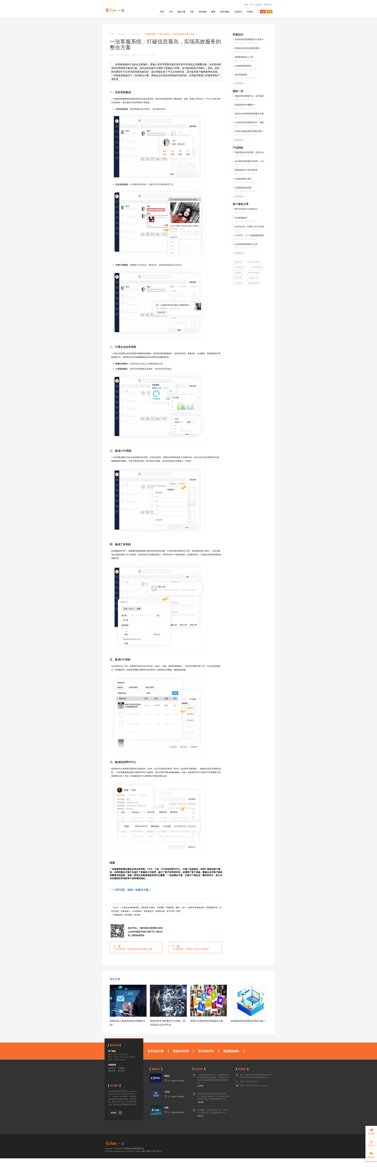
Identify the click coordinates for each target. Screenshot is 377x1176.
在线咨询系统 (253, 262)
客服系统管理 (253, 283)
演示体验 (202, 11)
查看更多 (113, 1113)
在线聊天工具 (253, 278)
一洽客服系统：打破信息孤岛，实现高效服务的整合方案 (169, 34)
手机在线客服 (256, 267)
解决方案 (181, 11)
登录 (246, 4)
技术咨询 (111, 1068)
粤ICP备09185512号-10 (152, 1151)
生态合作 (238, 11)
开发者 (250, 11)
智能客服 (237, 262)
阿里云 (167, 1076)
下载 (269, 11)
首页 (162, 11)
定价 (192, 11)
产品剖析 (135, 34)
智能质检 (237, 272)
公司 (251, 4)
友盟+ (166, 1107)
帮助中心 (268, 4)
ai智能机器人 (239, 267)
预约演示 (121, 1070)
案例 (213, 11)
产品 (171, 11)
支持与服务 (225, 11)
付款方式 (259, 4)
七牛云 (167, 1091)
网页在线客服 (253, 272)
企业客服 (237, 283)
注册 (263, 11)
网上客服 (237, 278)
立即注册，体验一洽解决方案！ (132, 889)
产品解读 (121, 1068)
